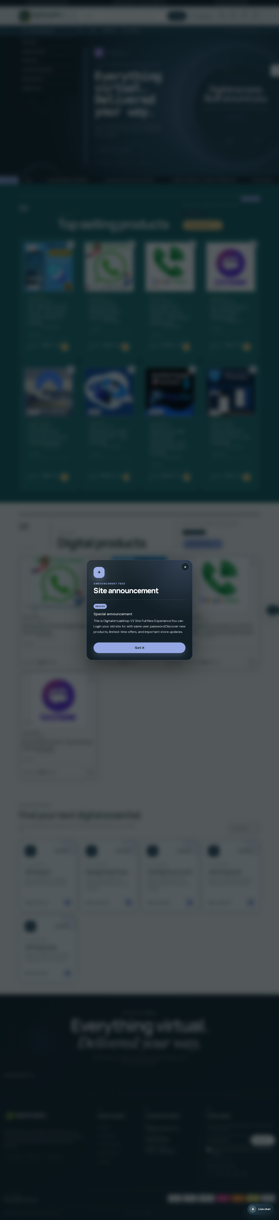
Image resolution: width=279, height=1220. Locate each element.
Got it (139, 648)
